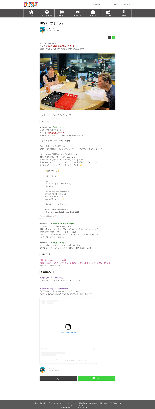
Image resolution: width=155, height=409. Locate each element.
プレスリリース (53, 403)
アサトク (57, 30)
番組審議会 (43, 403)
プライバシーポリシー (77, 405)
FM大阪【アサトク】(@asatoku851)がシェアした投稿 (68, 360)
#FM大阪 (64, 209)
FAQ (75, 403)
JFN (120, 403)
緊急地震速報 (83, 403)
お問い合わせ (113, 403)
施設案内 (62, 403)
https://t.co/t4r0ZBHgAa (53, 209)
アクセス (69, 403)
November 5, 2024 (72, 212)
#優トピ (52, 186)
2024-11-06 (50, 28)
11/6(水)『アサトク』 (52, 23)
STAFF (49, 30)
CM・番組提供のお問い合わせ (98, 403)
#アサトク (54, 171)
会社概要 (35, 403)
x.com (42, 218)
